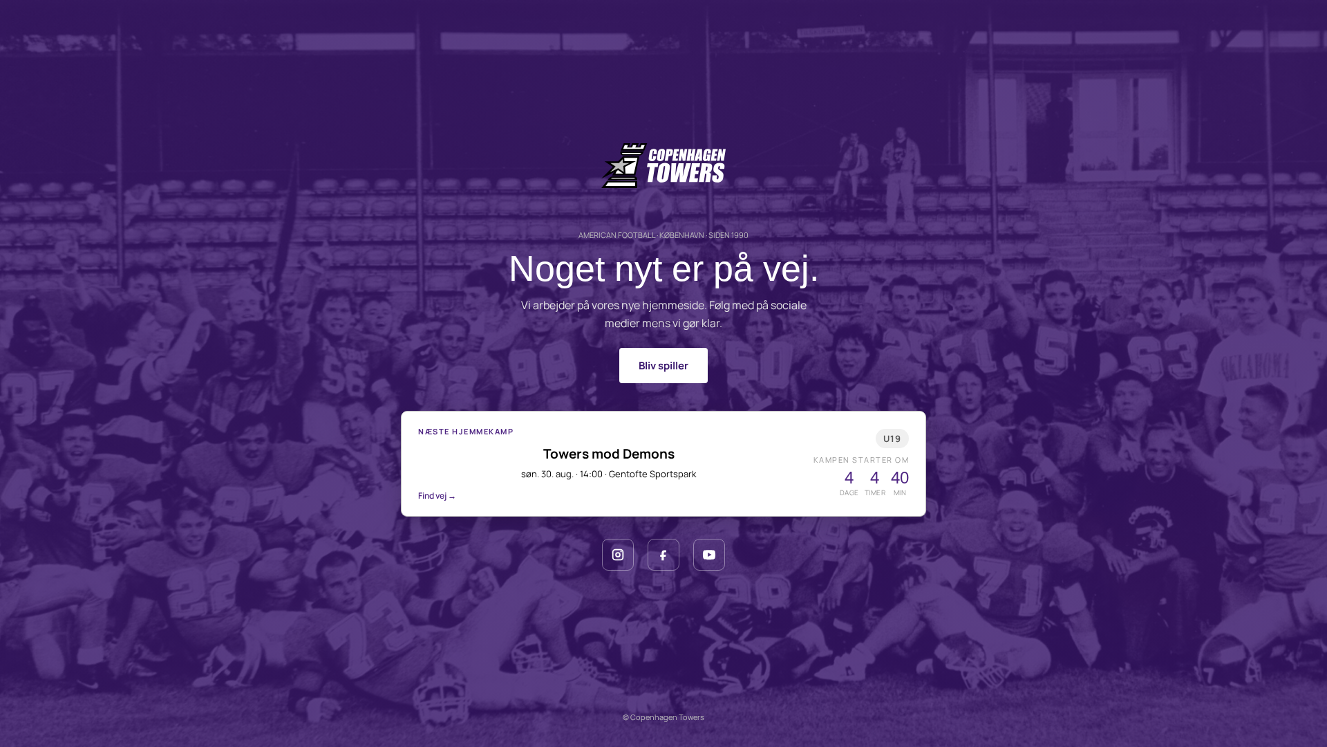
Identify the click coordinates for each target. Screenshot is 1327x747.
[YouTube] (709, 555)
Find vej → (437, 495)
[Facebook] (663, 555)
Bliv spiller (663, 365)
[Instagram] (618, 555)
